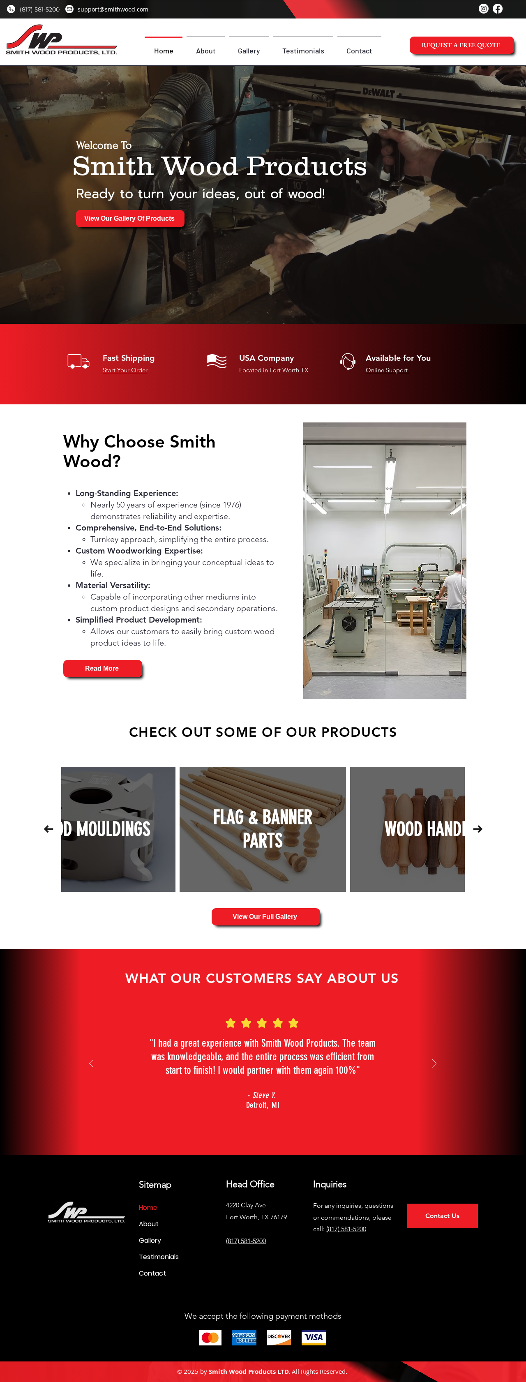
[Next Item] (477, 829)
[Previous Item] (48, 829)
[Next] (434, 1064)
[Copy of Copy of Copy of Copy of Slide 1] (272, 1121)
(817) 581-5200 (346, 1229)
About (149, 1224)
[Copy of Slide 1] (262, 1121)
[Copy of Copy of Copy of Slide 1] (253, 1121)
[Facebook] (498, 9)
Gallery (150, 1240)
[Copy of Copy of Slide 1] (244, 1121)
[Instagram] (484, 9)
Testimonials (159, 1257)
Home (148, 1207)
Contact (152, 1273)
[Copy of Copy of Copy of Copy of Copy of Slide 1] (281, 1121)
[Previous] (91, 1064)
